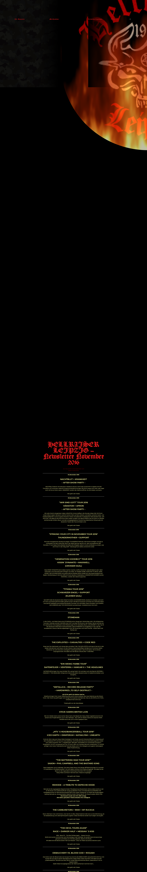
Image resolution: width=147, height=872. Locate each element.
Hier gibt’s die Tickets (73, 493)
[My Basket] (130, 19)
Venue (113, 19)
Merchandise (54, 19)
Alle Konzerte (20, 19)
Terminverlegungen (95, 19)
